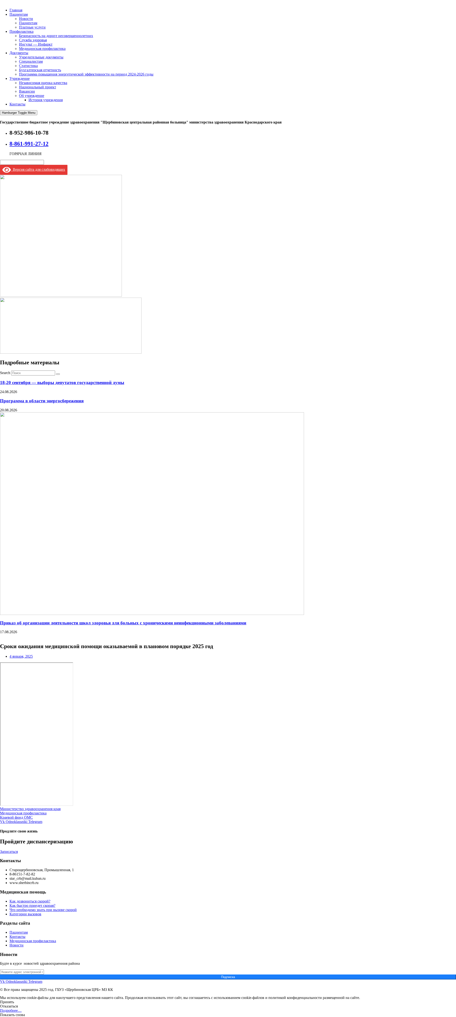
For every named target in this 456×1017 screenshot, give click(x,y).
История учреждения (45, 100)
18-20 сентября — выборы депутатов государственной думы (62, 382)
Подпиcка (228, 977)
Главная (16, 10)
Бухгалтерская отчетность (40, 70)
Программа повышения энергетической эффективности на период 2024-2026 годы (86, 74)
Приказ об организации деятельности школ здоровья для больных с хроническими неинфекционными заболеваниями (123, 622)
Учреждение (20, 78)
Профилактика (21, 31)
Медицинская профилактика (42, 49)
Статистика (28, 66)
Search (5, 373)
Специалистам (31, 61)
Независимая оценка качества (43, 83)
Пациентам (19, 14)
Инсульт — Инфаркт (35, 44)
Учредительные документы (41, 57)
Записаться (9, 852)
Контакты (17, 104)
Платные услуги (32, 27)
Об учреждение (31, 96)
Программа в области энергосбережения (42, 400)
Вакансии (27, 91)
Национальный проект (37, 87)
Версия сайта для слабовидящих (38, 169)
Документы (19, 53)
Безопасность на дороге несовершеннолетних (56, 36)
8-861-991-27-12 (29, 144)
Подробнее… (11, 1010)
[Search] (58, 374)
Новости (26, 19)
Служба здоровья (33, 40)
